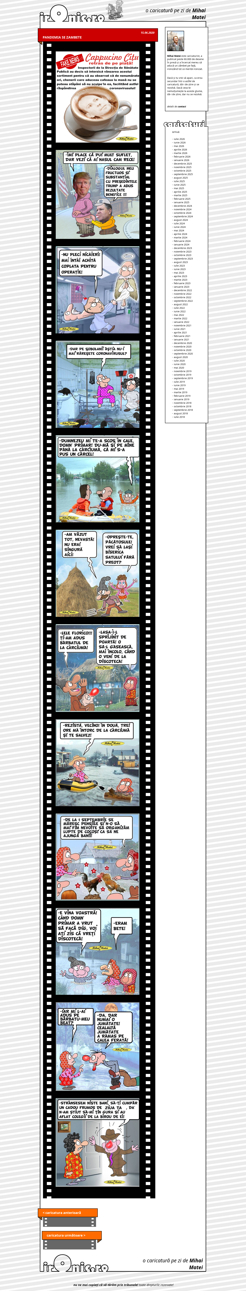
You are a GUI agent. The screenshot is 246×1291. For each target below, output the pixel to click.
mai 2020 (179, 367)
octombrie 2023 (182, 255)
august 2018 (181, 413)
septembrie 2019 (183, 378)
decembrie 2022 (183, 290)
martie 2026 (180, 153)
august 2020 (181, 357)
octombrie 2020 (182, 350)
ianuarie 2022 (181, 322)
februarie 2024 (182, 241)
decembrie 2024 (183, 205)
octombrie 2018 (182, 406)
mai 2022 (179, 314)
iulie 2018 (179, 416)
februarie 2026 (182, 156)
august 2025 (181, 177)
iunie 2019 (180, 385)
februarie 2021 (182, 336)
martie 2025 (180, 195)
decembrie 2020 (183, 343)
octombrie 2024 (182, 212)
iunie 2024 (180, 227)
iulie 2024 (179, 223)
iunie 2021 (180, 329)
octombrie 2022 (182, 297)
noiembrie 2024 (182, 209)
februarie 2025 (182, 198)
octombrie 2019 (182, 374)
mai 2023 (179, 272)
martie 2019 (180, 392)
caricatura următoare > (66, 1235)
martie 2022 (180, 318)
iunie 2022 (180, 311)
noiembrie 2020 (182, 346)
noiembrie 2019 (182, 371)
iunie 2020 (180, 364)
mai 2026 (179, 146)
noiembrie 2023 (182, 251)
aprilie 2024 (180, 234)
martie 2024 (180, 237)
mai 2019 (179, 388)
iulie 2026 (179, 139)
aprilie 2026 (180, 149)
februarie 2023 (182, 283)
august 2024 (181, 219)
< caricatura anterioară (62, 1212)
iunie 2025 (180, 184)
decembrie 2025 (183, 163)
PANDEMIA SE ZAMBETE (62, 37)
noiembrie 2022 (182, 293)
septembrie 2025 (183, 174)
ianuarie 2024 (181, 244)
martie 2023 (180, 279)
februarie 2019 (182, 395)
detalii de (176, 106)
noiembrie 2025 (182, 167)
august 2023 (181, 262)
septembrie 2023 (183, 258)
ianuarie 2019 (181, 399)
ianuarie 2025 (181, 202)
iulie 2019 (179, 381)
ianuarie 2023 (181, 286)
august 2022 (181, 304)
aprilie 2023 (180, 276)
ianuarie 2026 (181, 160)
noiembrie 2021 (182, 325)
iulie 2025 (179, 181)
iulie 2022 (179, 307)
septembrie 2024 (183, 216)
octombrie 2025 (182, 170)
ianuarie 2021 (181, 339)
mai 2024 (179, 230)
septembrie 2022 (183, 300)
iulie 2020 (179, 360)
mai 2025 (179, 188)
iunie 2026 (180, 142)
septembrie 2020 (183, 353)
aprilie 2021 (180, 332)
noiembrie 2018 (182, 402)
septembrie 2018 (183, 409)
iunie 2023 (180, 269)
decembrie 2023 (183, 248)
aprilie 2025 (180, 191)
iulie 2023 (179, 265)
